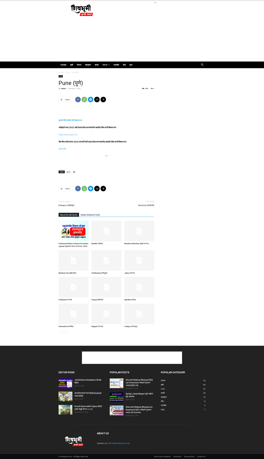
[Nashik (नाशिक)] (106, 231)
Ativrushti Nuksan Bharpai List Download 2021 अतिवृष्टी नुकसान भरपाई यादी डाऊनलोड (139, 410)
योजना (79, 64)
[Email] (97, 99)
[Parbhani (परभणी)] (74, 287)
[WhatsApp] (84, 99)
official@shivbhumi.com (119, 443)
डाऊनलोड (62, 149)
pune (68, 172)
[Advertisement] (155, 10)
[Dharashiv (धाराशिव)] (74, 313)
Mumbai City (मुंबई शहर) (67, 273)
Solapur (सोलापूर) (130, 326)
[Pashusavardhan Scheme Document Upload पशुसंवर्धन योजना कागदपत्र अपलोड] (74, 231)
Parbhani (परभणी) (65, 300)
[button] (202, 65)
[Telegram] (90, 99)
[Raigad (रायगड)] (106, 313)
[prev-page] (60, 332)
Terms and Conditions (162, 456)
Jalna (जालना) (129, 273)
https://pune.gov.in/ (68, 134)
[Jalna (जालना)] (139, 260)
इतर (131, 64)
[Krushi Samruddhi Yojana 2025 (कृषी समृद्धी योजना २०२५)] (65, 410)
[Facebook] (78, 99)
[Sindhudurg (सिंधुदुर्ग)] (106, 260)
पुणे (74, 172)
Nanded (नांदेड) (130, 300)
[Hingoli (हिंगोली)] (106, 287)
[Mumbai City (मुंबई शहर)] (74, 260)
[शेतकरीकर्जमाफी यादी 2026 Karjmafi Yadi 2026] (65, 396)
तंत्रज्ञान (88, 64)
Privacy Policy (189, 456)
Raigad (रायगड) (97, 326)
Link (67, 72)
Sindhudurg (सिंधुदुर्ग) (99, 273)
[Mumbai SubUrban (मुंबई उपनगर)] (139, 231)
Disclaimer (177, 456)
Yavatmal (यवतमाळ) (146, 205)
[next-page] (64, 332)
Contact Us (201, 456)
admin (63, 88)
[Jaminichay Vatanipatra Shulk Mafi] (65, 383)
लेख (124, 64)
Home (63, 64)
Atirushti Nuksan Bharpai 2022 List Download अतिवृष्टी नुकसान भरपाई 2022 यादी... (139, 382)
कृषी (71, 64)
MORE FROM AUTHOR (90, 215)
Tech (104, 64)
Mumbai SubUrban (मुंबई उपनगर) (136, 244)
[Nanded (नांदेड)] (139, 287)
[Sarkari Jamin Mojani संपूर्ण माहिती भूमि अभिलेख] (116, 397)
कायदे (97, 64)
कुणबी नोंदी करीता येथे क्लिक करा (70, 120)
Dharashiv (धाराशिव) (66, 326)
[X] (103, 99)
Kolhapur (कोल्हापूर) (66, 205)
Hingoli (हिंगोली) (97, 300)
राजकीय (116, 64)
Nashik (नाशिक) (97, 244)
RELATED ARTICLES (68, 215)
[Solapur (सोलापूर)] (139, 313)
